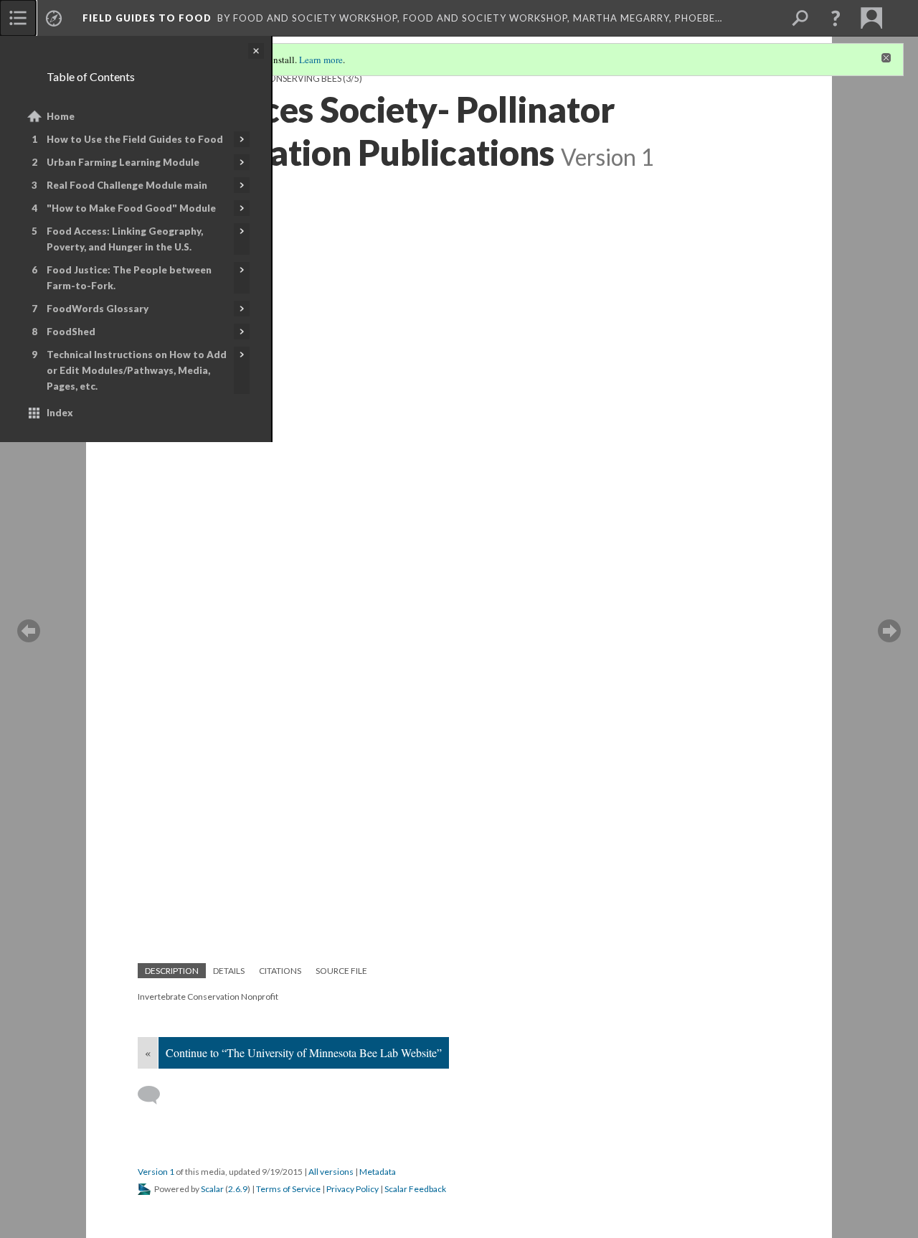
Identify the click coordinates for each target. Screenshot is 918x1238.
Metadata (377, 1171)
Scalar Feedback (415, 1188)
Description (172, 970)
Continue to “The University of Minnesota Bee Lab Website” (304, 1052)
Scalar (212, 1188)
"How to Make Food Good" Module (131, 208)
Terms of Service (288, 1188)
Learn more (321, 59)
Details (229, 970)
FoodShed (71, 331)
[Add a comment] (155, 1095)
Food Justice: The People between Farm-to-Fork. (129, 277)
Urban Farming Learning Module (123, 162)
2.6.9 (237, 1188)
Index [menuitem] (60, 412)
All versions (331, 1171)
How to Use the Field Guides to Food (135, 139)
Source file (341, 970)
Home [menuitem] (61, 116)
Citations (280, 970)
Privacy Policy (352, 1188)
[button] (835, 18)
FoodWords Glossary (97, 308)
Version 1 (156, 1171)
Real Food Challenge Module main (127, 185)
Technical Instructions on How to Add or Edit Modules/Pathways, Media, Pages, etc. (137, 370)
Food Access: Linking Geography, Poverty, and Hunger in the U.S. (125, 239)
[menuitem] (18, 18)
